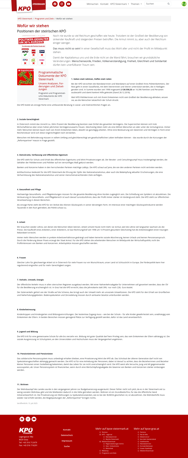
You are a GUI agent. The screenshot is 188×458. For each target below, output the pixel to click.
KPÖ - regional (107, 434)
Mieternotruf (144, 437)
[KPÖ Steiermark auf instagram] (61, 3)
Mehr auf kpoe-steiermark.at (112, 428)
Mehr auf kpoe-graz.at (146, 428)
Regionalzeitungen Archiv (115, 444)
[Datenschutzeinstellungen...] (184, 4)
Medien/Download (108, 441)
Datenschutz (67, 435)
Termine (104, 432)
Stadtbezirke (144, 441)
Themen (135, 3)
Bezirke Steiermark (112, 439)
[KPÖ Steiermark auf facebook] (54, 3)
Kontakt (104, 3)
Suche (67, 446)
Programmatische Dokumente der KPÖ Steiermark (52, 75)
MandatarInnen (145, 444)
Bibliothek (109, 448)
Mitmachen (92, 3)
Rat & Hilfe (144, 434)
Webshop (105, 451)
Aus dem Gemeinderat (148, 439)
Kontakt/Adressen (146, 446)
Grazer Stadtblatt (146, 448)
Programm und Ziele (109, 453)
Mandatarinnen (111, 437)
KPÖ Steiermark (118, 3)
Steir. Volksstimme (112, 446)
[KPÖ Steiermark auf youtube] (68, 3)
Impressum (67, 440)
